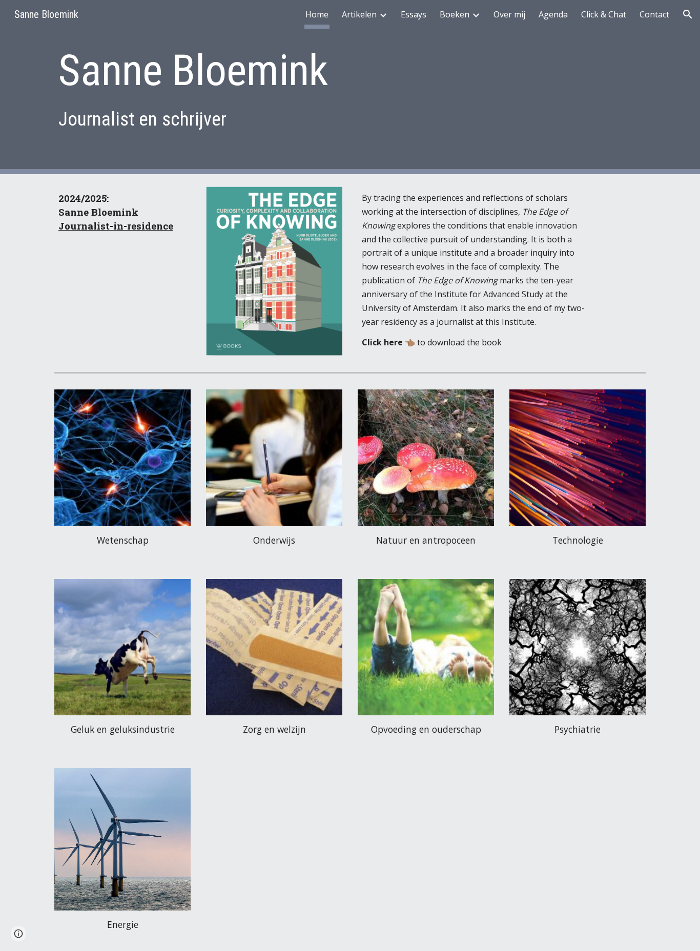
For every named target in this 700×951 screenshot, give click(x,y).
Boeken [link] (454, 14)
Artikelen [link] (359, 14)
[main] (299, 86)
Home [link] (316, 14)
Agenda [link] (553, 14)
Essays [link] (413, 14)
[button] (687, 14)
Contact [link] (654, 14)
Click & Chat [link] (603, 14)
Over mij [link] (509, 14)
